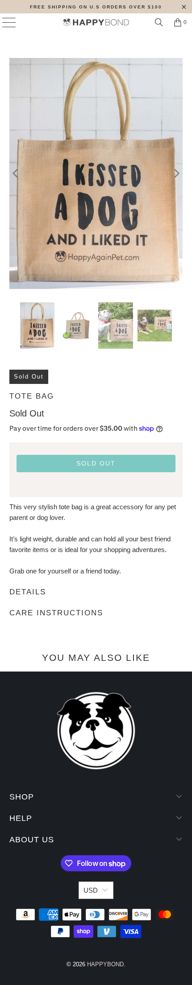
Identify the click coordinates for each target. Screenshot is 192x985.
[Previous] (16, 173)
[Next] (176, 173)
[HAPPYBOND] (96, 22)
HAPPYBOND (105, 964)
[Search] (158, 22)
